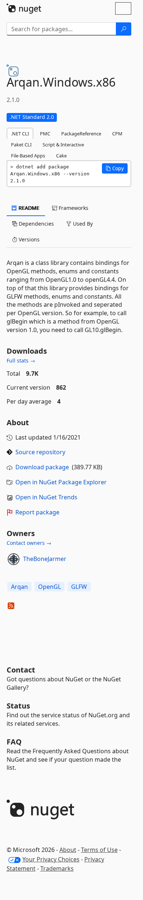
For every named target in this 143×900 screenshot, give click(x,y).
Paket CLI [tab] (21, 144)
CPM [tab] (117, 133)
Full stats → (21, 360)
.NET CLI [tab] (20, 133)
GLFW (79, 587)
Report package (37, 512)
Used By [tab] (82, 223)
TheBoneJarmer (44, 559)
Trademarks (57, 868)
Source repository (40, 452)
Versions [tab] (28, 239)
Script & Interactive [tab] (63, 144)
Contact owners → (29, 542)
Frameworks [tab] (72, 207)
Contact (21, 670)
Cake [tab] (61, 155)
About (67, 850)
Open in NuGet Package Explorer (61, 482)
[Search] (123, 29)
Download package (42, 467)
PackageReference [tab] (81, 133)
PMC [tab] (45, 133)
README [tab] (28, 207)
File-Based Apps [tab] (28, 155)
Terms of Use (99, 850)
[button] (115, 168)
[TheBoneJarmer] (13, 559)
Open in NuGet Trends (46, 497)
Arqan (19, 587)
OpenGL (49, 587)
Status (18, 706)
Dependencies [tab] (35, 223)
